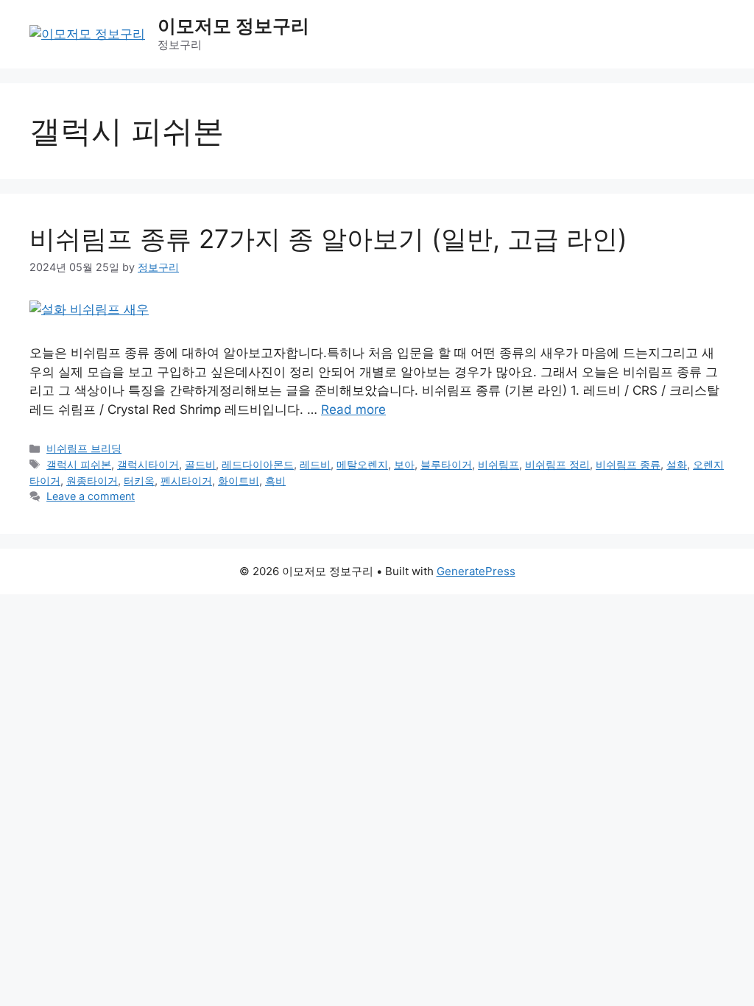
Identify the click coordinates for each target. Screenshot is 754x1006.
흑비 (275, 480)
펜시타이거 (186, 480)
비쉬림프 (498, 464)
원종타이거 (92, 480)
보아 (404, 464)
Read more (353, 409)
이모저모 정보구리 (233, 26)
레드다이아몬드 (258, 464)
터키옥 (139, 480)
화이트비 (238, 480)
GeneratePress (476, 571)
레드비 (315, 464)
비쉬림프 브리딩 (83, 448)
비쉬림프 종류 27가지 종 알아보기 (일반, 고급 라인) (328, 238)
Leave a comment (90, 496)
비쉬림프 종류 (628, 464)
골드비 (200, 464)
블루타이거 (446, 464)
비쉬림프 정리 (557, 464)
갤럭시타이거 (148, 464)
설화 (676, 464)
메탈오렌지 (362, 464)
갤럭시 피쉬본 (78, 464)
